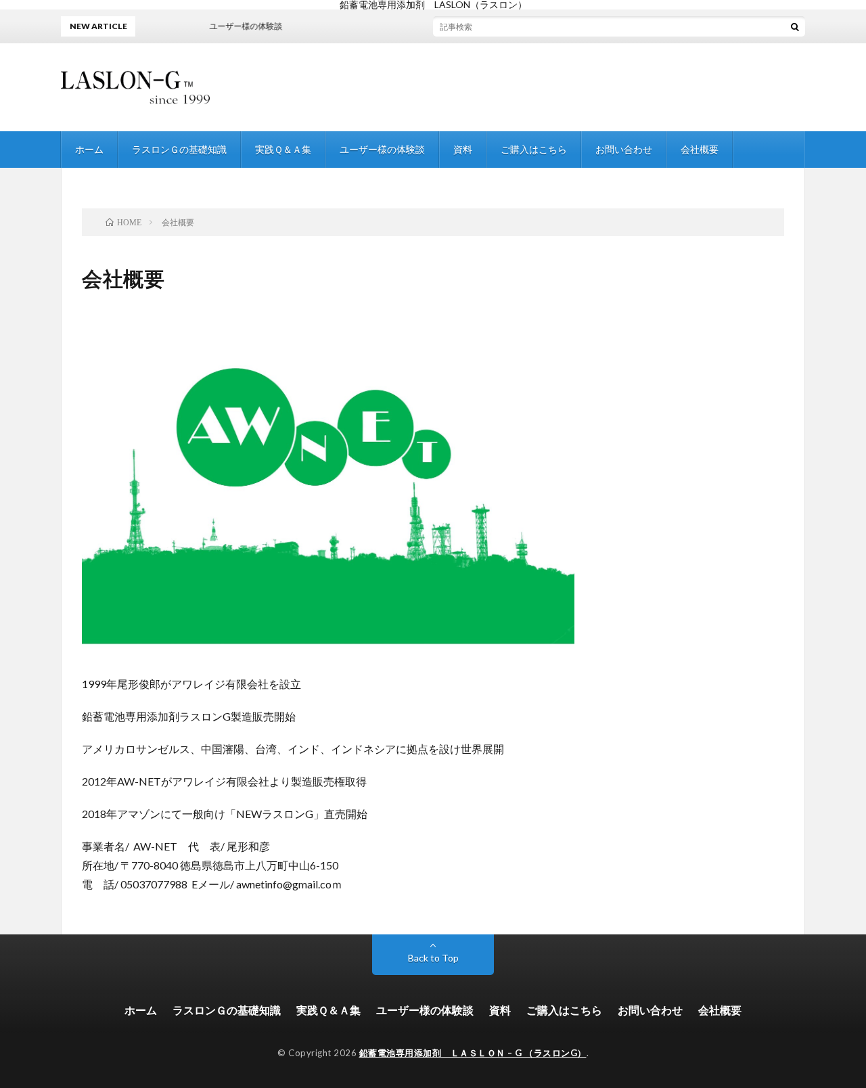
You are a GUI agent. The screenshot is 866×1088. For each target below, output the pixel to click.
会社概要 (700, 149)
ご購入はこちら (534, 149)
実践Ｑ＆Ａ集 (283, 149)
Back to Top (433, 958)
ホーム (89, 149)
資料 (462, 149)
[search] (795, 26)
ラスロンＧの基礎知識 (179, 149)
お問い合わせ (623, 149)
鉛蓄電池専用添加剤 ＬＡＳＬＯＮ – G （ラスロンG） (473, 1052)
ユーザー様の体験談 (382, 149)
